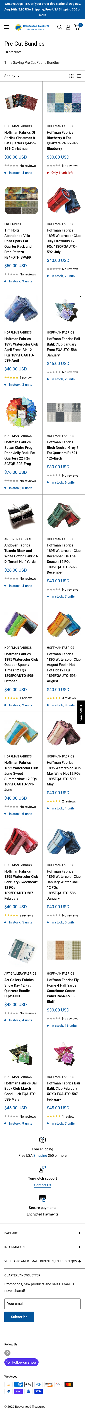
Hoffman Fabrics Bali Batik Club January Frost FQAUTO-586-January (63, 347)
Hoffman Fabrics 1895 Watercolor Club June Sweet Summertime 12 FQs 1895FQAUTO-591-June (21, 776)
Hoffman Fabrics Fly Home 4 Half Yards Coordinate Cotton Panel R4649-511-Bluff (63, 991)
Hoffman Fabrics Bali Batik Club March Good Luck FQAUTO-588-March (20, 1091)
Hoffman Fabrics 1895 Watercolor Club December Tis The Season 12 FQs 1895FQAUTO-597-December (64, 558)
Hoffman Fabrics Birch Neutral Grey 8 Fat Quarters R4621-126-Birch (63, 450)
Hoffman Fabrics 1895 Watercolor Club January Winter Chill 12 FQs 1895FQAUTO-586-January (64, 885)
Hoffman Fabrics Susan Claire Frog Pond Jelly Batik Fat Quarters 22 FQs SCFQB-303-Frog (19, 453)
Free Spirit (12, 224)
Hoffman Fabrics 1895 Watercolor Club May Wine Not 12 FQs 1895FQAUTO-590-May (64, 773)
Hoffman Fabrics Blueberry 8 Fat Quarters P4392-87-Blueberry (62, 140)
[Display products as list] (79, 76)
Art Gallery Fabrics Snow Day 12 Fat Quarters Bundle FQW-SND (19, 988)
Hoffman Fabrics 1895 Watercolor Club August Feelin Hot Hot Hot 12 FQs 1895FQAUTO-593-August (64, 667)
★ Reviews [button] (81, 712)
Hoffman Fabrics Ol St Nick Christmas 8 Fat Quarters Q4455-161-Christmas (20, 140)
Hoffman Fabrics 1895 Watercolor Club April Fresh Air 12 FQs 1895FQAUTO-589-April (21, 350)
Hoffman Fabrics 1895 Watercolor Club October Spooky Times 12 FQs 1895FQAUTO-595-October (21, 667)
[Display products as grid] (71, 76)
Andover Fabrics (17, 539)
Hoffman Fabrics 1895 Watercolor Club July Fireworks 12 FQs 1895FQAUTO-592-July (64, 241)
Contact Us (42, 1185)
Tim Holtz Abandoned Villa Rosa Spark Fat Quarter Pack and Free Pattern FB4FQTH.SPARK (18, 243)
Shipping (40, 1155)
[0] (77, 27)
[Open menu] (6, 27)
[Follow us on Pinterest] (7, 1353)
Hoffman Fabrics (18, 126)
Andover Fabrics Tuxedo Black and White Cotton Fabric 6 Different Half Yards (21, 553)
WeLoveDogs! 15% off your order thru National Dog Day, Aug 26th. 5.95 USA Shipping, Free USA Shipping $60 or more (42, 9)
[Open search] (59, 27)
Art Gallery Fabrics (20, 973)
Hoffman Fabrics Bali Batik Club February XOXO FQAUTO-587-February (63, 1091)
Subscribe (19, 1317)
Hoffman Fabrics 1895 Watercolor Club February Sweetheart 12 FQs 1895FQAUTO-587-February (21, 885)
